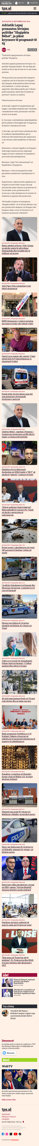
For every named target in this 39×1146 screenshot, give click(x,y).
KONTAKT (6, 1114)
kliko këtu (26, 1046)
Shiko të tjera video (9, 1099)
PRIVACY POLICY (9, 1117)
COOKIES (5, 1119)
